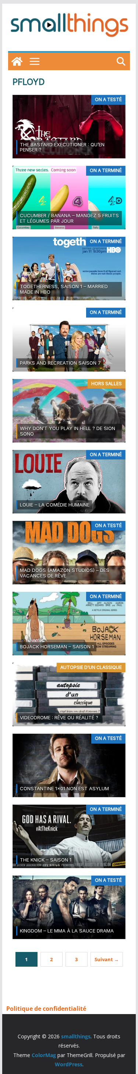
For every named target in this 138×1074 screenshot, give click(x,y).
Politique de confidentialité (46, 1009)
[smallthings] (17, 61)
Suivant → (107, 959)
